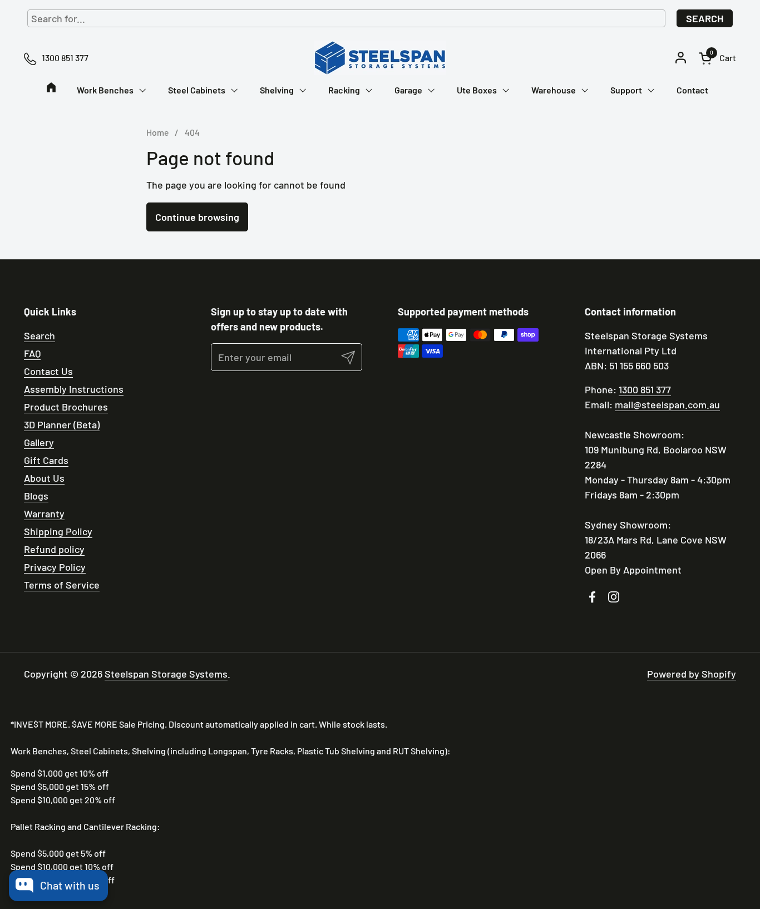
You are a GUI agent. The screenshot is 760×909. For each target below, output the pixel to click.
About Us (44, 478)
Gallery (39, 442)
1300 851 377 (645, 389)
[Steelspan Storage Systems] (380, 58)
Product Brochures (66, 407)
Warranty (44, 513)
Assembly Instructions (74, 389)
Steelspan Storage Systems (166, 674)
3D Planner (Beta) (62, 424)
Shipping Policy (58, 531)
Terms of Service (62, 585)
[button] (717, 58)
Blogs (36, 496)
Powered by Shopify (691, 674)
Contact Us (48, 371)
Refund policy (54, 549)
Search (704, 18)
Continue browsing (197, 217)
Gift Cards (46, 460)
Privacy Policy (55, 567)
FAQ (32, 353)
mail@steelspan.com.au (667, 404)
